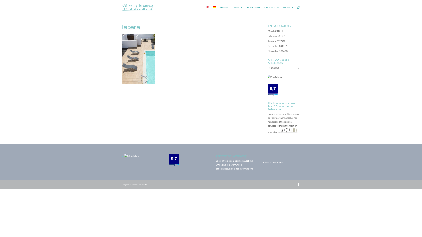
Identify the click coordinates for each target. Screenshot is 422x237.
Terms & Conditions (273, 162)
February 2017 (275, 36)
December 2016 (276, 46)
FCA (129, 185)
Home (224, 7)
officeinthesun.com (226, 168)
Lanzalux (288, 117)
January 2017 (275, 41)
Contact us (271, 7)
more (286, 7)
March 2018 (274, 30)
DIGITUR (144, 185)
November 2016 (276, 51)
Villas (235, 7)
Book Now (253, 7)
